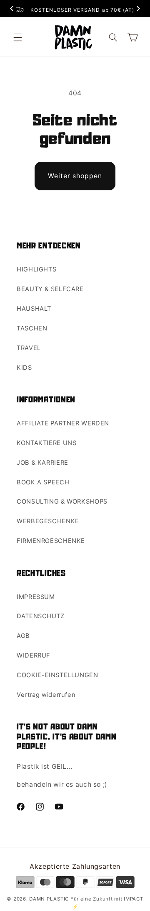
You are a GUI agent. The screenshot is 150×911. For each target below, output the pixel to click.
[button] (17, 37)
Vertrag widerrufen (46, 695)
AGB (23, 636)
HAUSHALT (34, 308)
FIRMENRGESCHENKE (51, 541)
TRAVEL (29, 348)
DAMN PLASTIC (49, 899)
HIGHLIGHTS (36, 269)
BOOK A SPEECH (43, 482)
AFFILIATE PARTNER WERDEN (63, 423)
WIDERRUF (33, 655)
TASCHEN (32, 328)
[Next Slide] (138, 9)
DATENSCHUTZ (41, 616)
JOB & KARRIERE (42, 462)
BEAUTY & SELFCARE (50, 289)
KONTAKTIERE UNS (46, 443)
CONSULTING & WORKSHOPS (62, 501)
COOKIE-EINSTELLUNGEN (57, 675)
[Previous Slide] (11, 9)
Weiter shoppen (75, 176)
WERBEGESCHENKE (48, 521)
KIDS (24, 367)
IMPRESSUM (36, 597)
